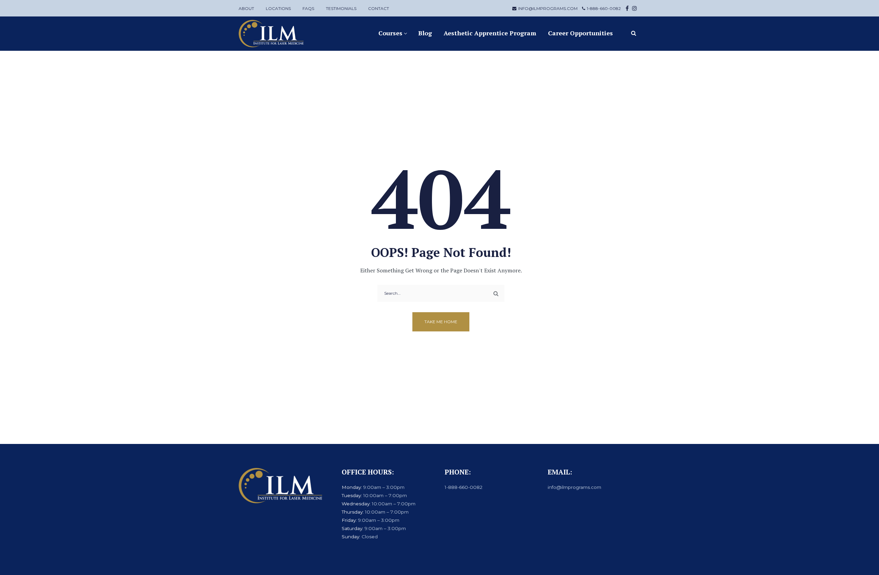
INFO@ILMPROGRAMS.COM (548, 8)
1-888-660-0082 (604, 8)
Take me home (440, 321)
